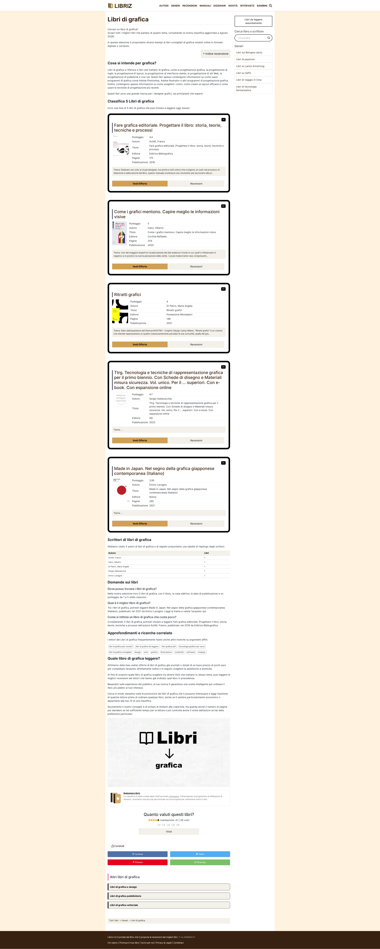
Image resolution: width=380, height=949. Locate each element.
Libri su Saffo (243, 72)
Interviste (247, 5)
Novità (233, 5)
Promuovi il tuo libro (129, 942)
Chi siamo (113, 942)
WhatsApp (201, 862)
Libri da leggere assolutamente (253, 21)
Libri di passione (245, 59)
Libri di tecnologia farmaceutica (246, 88)
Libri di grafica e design (123, 886)
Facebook (138, 854)
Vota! (169, 831)
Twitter (201, 854)
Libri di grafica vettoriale (124, 905)
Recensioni (189, 5)
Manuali (205, 5)
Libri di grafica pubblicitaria (125, 895)
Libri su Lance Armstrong (250, 66)
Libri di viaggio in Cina (248, 79)
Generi (175, 5)
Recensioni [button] (196, 183)
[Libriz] (120, 5)
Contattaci (178, 942)
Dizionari (219, 5)
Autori (163, 5)
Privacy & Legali (164, 942)
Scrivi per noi (147, 942)
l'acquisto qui (198, 611)
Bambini (262, 5)
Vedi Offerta (140, 183)
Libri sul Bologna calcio (249, 52)
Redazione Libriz (132, 793)
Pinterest (138, 862)
